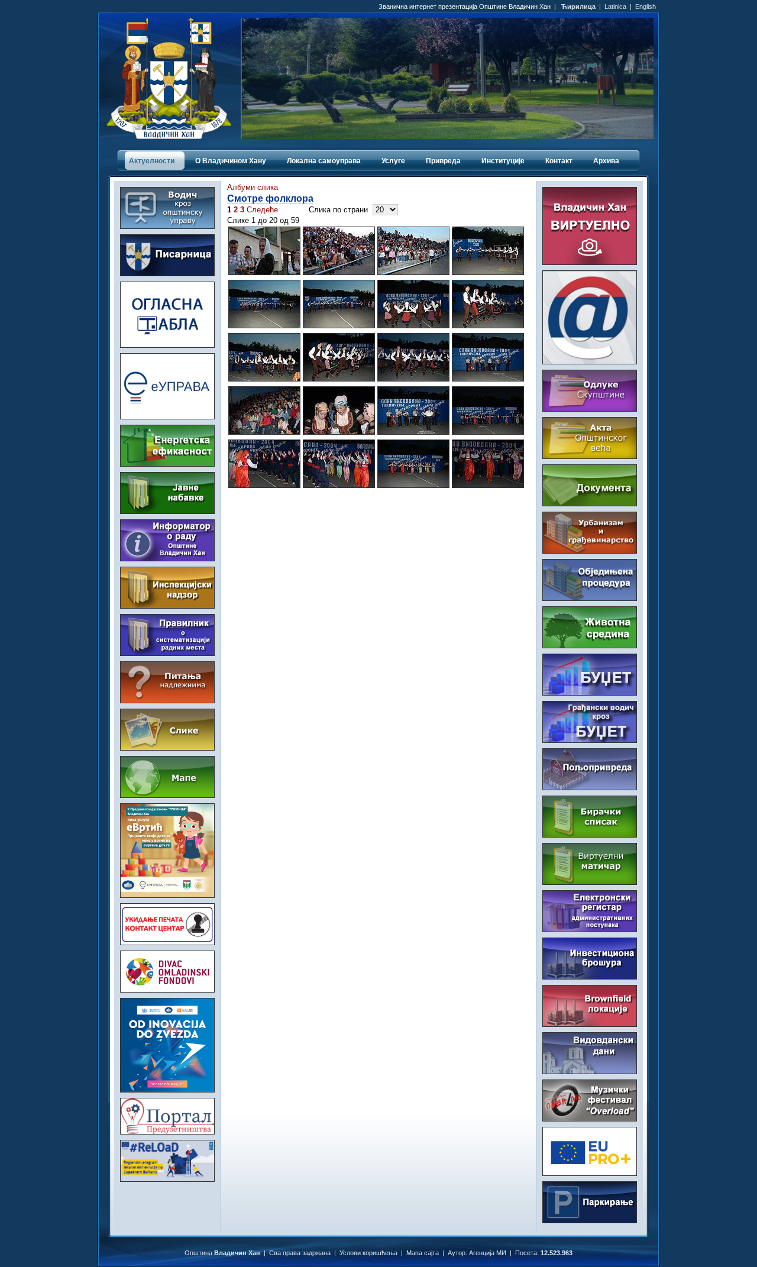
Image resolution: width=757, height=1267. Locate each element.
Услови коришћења (368, 1252)
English (645, 6)
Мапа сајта (422, 1252)
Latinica (615, 6)
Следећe (262, 209)
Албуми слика (252, 187)
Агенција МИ (487, 1252)
